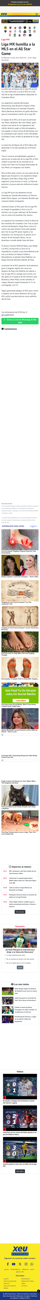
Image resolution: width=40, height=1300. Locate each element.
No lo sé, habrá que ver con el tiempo (18, 963)
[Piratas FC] (30, 35)
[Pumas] (25, 32)
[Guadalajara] (29, 28)
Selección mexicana (10, 1286)
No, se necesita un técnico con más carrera (20, 959)
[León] (34, 28)
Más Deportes (25, 1279)
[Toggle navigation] (36, 15)
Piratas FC (7, 1283)
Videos (23, 1283)
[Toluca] (24, 35)
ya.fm (32, 1269)
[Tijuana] (19, 35)
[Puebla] (20, 32)
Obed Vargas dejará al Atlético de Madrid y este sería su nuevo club (26, 991)
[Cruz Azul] (20, 28)
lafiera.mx (25, 1269)
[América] (5, 28)
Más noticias (20, 912)
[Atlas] (15, 28)
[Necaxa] (10, 32)
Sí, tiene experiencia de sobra (15, 955)
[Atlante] (10, 28)
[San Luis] (34, 32)
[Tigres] (15, 35)
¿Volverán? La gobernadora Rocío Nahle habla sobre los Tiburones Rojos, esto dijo (22, 880)
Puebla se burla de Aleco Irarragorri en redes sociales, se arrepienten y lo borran (26, 1009)
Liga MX (6, 1279)
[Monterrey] (5, 32)
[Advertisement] (20, 417)
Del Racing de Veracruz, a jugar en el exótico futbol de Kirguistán (25, 1019)
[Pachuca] (15, 32)
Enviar (20, 967)
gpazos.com (20, 1272)
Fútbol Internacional (10, 1281)
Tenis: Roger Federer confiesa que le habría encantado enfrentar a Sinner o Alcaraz (22, 904)
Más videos (20, 1171)
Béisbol (6, 1288)
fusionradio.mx (15, 1269)
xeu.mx (6, 1269)
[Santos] (10, 35)
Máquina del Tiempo (27, 1281)
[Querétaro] (29, 32)
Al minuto (24, 1286)
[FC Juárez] (25, 28)
